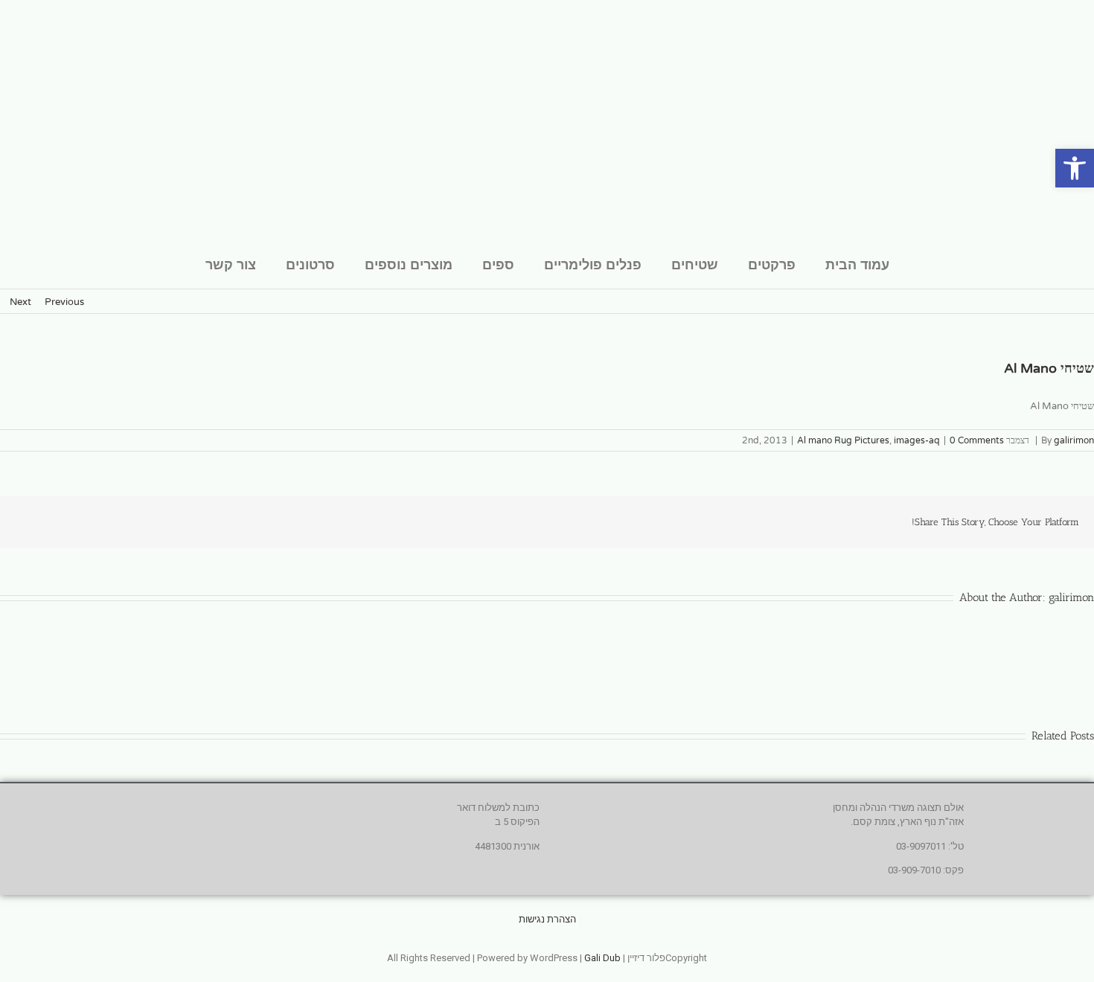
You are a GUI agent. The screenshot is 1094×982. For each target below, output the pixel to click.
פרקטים (772, 264)
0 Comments (977, 440)
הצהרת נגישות (547, 919)
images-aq (917, 440)
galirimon (1074, 440)
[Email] (19, 521)
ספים (498, 264)
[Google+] (90, 521)
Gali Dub (602, 957)
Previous (64, 302)
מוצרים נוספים (408, 264)
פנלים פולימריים (593, 264)
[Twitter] (186, 521)
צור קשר (230, 264)
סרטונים (310, 264)
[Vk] (43, 521)
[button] (1074, 168)
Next (20, 302)
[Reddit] (138, 521)
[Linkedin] (162, 521)
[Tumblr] (114, 521)
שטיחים (694, 264)
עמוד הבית (857, 264)
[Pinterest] (67, 521)
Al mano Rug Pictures (843, 440)
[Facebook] (209, 521)
